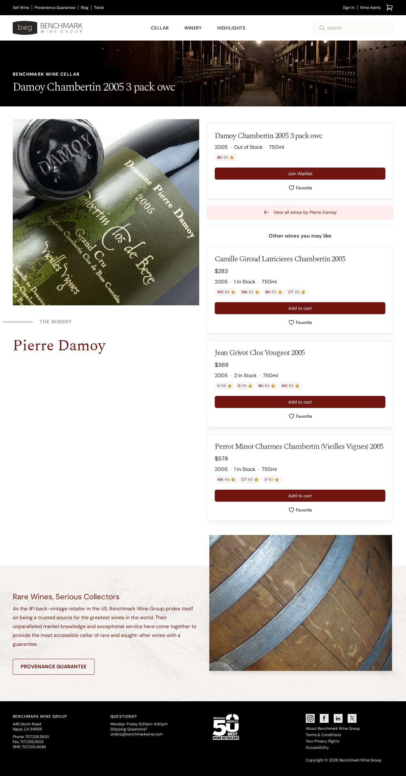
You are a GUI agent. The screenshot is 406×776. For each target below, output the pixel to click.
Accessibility (317, 747)
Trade (99, 7)
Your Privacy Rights (322, 741)
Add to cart (300, 308)
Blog (84, 7)
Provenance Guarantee (55, 7)
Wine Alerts (370, 7)
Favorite (304, 188)
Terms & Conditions (323, 734)
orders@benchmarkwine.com (136, 734)
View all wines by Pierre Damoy (305, 212)
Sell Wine (21, 7)
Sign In (349, 7)
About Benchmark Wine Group (333, 728)
